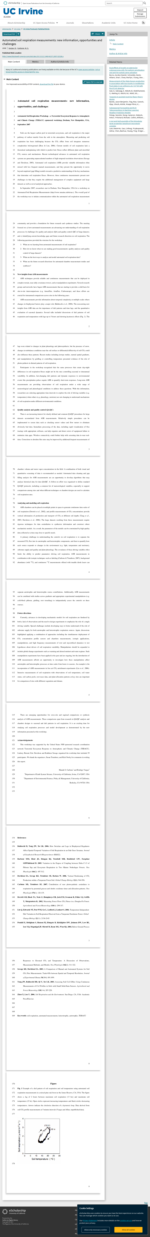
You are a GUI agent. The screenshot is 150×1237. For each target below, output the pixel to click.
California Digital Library (10, 1220)
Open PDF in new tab (94, 82)
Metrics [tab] (35, 61)
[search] (144, 3)
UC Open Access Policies (44, 23)
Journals (70, 23)
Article (112, 40)
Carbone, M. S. (23, 48)
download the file (46, 84)
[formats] (18, 34)
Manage (140, 15)
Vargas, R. (12, 48)
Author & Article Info (118, 53)
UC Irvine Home (130, 23)
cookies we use (126, 1220)
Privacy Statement (90, 1220)
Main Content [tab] (14, 61)
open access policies (86, 69)
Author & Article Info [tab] (60, 61)
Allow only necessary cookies (95, 1230)
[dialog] (112, 1220)
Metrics (112, 49)
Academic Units (109, 23)
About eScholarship (16, 23)
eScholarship (6, 29)
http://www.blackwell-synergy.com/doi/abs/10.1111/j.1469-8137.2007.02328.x (33, 56)
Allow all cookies (128, 1230)
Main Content (12, 79)
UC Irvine (7, 16)
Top (146, 1202)
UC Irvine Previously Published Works (36, 29)
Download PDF (9, 34)
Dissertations (88, 23)
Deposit (140, 10)
